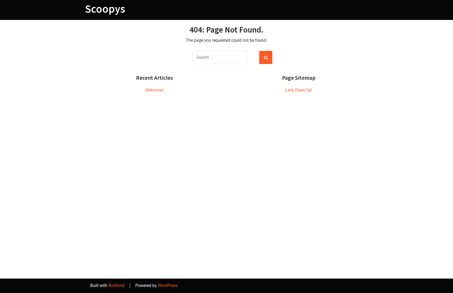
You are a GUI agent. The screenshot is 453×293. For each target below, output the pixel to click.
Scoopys (105, 9)
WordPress (168, 285)
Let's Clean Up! (298, 90)
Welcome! (154, 90)
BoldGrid (117, 285)
